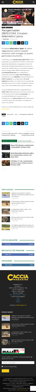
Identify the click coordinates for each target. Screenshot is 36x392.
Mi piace (31, 244)
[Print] (22, 43)
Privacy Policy (13, 366)
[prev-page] (3, 169)
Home (3, 6)
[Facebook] (3, 43)
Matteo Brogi (6, 39)
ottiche (4, 116)
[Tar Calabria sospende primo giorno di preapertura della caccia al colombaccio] (6, 227)
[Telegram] (26, 43)
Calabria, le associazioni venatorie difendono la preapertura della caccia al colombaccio (22, 194)
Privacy (18, 301)
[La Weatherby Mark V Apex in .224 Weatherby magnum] (6, 211)
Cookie (18, 300)
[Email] (18, 43)
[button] (2, 2)
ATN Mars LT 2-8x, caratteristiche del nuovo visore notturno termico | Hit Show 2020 (22, 163)
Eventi (7, 6)
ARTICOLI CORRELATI (9, 141)
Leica (16, 114)
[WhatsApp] (11, 43)
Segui (31, 265)
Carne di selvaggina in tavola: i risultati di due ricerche (26, 134)
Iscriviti (5, 371)
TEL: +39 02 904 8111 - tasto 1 (18, 295)
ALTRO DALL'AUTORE (24, 141)
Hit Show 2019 (9, 27)
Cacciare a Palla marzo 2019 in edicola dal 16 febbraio (9, 134)
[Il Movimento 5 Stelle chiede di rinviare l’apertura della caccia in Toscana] (6, 203)
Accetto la (6, 366)
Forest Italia (5, 109)
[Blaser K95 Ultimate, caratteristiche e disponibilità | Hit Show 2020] (6, 147)
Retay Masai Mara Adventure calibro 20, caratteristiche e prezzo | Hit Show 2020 (22, 155)
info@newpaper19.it (21, 305)
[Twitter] (7, 43)
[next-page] (5, 169)
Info (18, 298)
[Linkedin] (15, 43)
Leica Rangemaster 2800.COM (26, 114)
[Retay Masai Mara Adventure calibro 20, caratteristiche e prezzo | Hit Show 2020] (6, 155)
